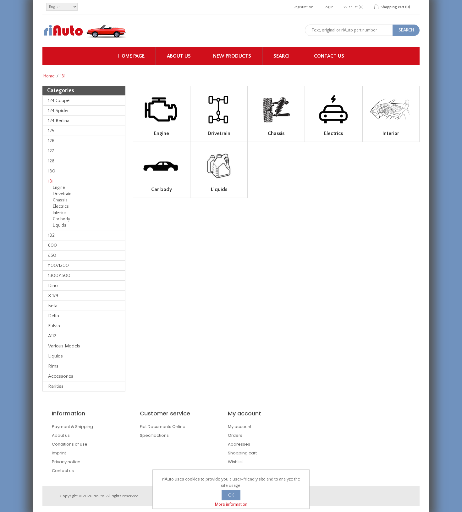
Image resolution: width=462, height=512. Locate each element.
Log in (328, 7)
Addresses (239, 444)
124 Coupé (58, 100)
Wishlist (235, 462)
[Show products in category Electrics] (333, 110)
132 (51, 235)
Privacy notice (66, 462)
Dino (53, 285)
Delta (53, 315)
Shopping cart (242, 453)
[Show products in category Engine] (161, 110)
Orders (235, 435)
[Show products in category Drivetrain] (218, 110)
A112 (52, 336)
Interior (59, 212)
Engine (59, 187)
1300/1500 (59, 275)
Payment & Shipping (72, 427)
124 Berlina (58, 120)
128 (51, 161)
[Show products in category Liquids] (218, 166)
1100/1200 (58, 265)
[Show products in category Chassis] (276, 110)
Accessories (60, 376)
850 (52, 255)
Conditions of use (69, 444)
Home (49, 76)
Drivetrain (62, 193)
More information (231, 504)
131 (50, 181)
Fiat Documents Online (162, 427)
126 (51, 140)
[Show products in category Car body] (161, 166)
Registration (303, 7)
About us (179, 56)
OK (231, 495)
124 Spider (58, 110)
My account (239, 427)
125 (51, 130)
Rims (53, 366)
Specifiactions (154, 435)
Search (282, 56)
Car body (61, 219)
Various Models (64, 346)
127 (51, 151)
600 (52, 245)
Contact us (329, 56)
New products (232, 56)
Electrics (61, 206)
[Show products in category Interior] (391, 110)
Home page (131, 56)
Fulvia (54, 326)
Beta (53, 305)
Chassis (60, 200)
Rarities (55, 386)
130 (51, 171)
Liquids (59, 225)
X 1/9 (53, 295)
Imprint (59, 453)
